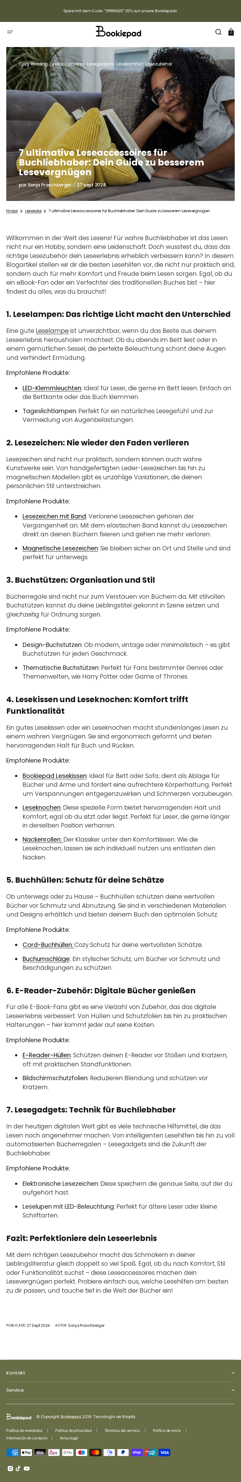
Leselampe (52, 331)
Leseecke (33, 210)
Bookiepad (71, 1416)
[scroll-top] (228, 1469)
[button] (10, 32)
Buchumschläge (46, 959)
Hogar (12, 210)
